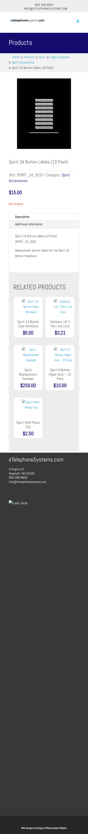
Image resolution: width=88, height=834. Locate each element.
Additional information (29, 224)
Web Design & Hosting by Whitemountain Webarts (44, 828)
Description (22, 217)
